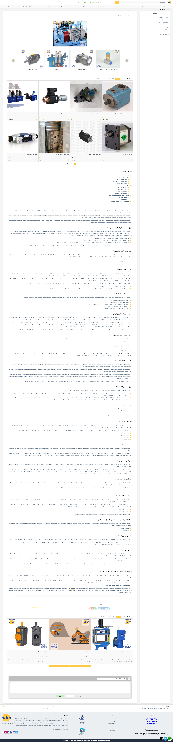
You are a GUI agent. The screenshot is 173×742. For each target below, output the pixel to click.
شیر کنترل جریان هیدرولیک (121, 193)
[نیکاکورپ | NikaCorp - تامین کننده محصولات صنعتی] (170, 2)
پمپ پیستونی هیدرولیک (121, 183)
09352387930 (151, 721)
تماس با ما (8, 6)
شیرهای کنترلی (126, 185)
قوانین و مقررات (112, 718)
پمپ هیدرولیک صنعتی (124, 177)
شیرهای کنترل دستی (122, 187)
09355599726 (151, 724)
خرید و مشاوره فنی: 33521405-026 (88, 2)
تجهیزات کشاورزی (121, 6)
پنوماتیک (167, 27)
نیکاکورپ (167, 9)
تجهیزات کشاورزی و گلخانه (163, 22)
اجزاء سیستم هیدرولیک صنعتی (122, 175)
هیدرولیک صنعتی (102, 6)
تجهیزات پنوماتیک (82, 6)
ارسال (60, 696)
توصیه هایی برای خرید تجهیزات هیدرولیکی (120, 201)
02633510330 (151, 719)
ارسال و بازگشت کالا (112, 721)
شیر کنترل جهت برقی (122, 189)
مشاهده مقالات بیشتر (70, 665)
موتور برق (63, 6)
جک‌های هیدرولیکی (123, 197)
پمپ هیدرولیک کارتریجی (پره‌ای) (120, 181)
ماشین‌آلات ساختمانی (162, 6)
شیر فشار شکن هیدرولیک (121, 191)
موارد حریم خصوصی (112, 723)
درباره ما (112, 725)
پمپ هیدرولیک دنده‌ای (122, 179)
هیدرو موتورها (123, 199)
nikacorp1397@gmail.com (152, 730)
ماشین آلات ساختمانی (164, 17)
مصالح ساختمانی (141, 6)
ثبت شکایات (112, 730)
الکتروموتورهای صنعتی (28, 6)
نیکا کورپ (73, 588)
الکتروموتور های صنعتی (164, 34)
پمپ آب (47, 6)
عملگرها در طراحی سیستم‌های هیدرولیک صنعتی (119, 195)
